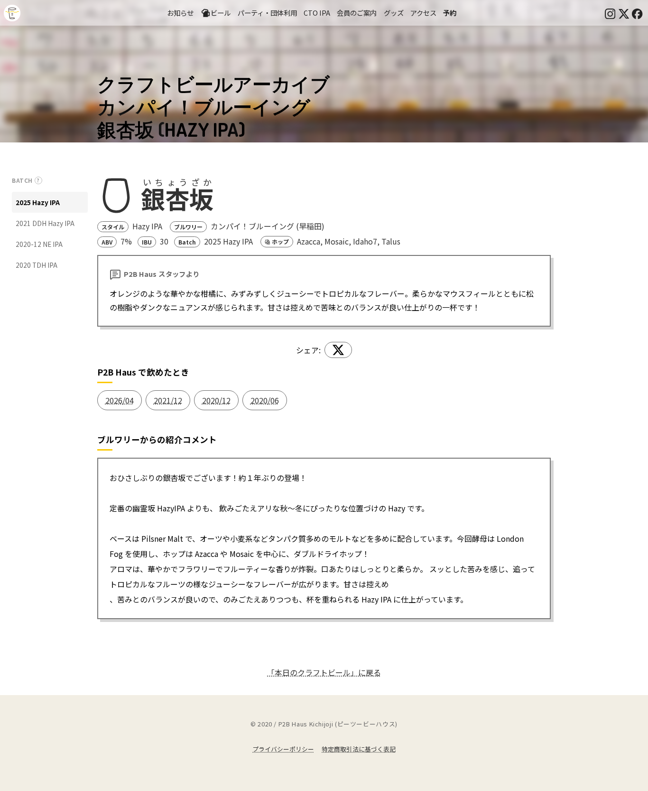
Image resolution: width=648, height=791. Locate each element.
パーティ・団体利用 (267, 13)
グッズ (394, 13)
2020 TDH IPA (36, 265)
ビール (221, 13)
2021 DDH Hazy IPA (45, 223)
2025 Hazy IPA (38, 202)
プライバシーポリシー (283, 748)
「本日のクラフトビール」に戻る (324, 672)
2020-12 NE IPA (39, 244)
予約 (449, 13)
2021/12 (168, 400)
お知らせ (180, 13)
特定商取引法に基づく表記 (359, 748)
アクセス (423, 13)
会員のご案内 (357, 13)
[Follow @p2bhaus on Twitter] (624, 12)
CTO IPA (317, 13)
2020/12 (216, 400)
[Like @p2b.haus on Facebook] (637, 12)
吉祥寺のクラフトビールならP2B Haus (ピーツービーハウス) (12, 13)
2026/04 (119, 400)
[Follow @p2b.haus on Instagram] (610, 12)
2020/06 (264, 400)
